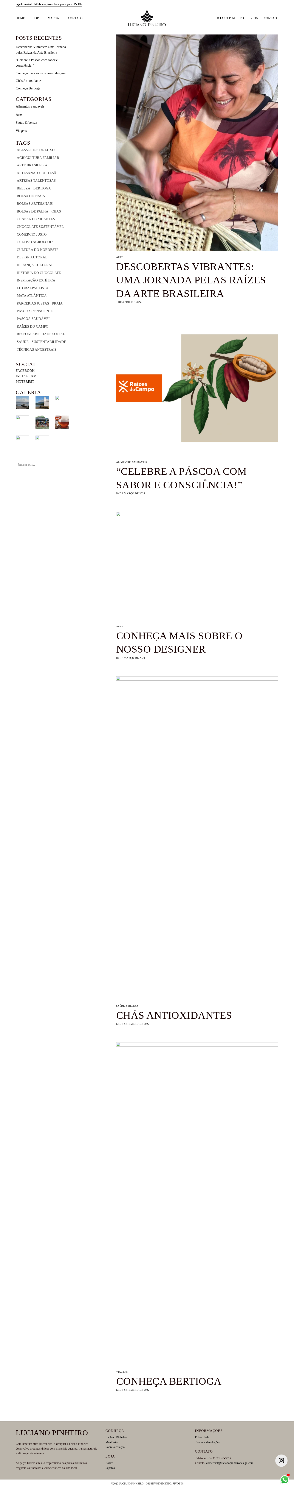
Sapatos (110, 1468)
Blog (254, 18)
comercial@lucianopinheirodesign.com (230, 1463)
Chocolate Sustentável (40, 226)
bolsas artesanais (35, 203)
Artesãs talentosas (36, 180)
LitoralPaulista (32, 288)
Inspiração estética (36, 280)
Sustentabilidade (49, 342)
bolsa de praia (31, 196)
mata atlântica (32, 295)
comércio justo (32, 234)
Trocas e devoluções (207, 1442)
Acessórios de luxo (36, 150)
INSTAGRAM (26, 376)
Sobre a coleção (115, 1447)
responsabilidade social (41, 334)
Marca (53, 18)
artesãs (50, 173)
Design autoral (32, 257)
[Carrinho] (276, 4)
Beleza (23, 188)
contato (75, 18)
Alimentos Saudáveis (30, 106)
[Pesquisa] (258, 4)
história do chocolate (39, 273)
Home (20, 18)
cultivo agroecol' (35, 242)
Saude (23, 342)
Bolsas (109, 1463)
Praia (57, 303)
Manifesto (111, 1442)
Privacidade (202, 1437)
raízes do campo (32, 326)
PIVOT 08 (178, 1483)
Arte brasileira (32, 165)
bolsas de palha (32, 211)
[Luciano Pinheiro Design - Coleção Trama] (147, 18)
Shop (35, 18)
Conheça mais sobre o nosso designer (41, 73)
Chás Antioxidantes (29, 81)
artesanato (28, 173)
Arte (19, 114)
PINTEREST (25, 381)
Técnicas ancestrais (36, 349)
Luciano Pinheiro (229, 18)
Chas (56, 211)
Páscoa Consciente (35, 311)
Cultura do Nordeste (38, 250)
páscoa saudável (34, 318)
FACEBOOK (25, 370)
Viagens (21, 131)
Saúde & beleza (26, 122)
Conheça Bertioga (28, 88)
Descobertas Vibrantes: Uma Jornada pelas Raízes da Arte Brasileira (191, 280)
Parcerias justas (33, 303)
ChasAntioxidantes (36, 219)
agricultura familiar (38, 157)
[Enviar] (64, 465)
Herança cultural (35, 265)
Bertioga (42, 188)
